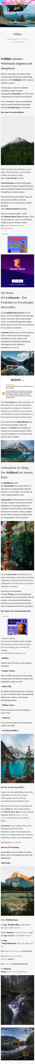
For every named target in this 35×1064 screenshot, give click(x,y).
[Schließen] (2, 2)
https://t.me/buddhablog (17, 972)
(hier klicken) (15, 842)
